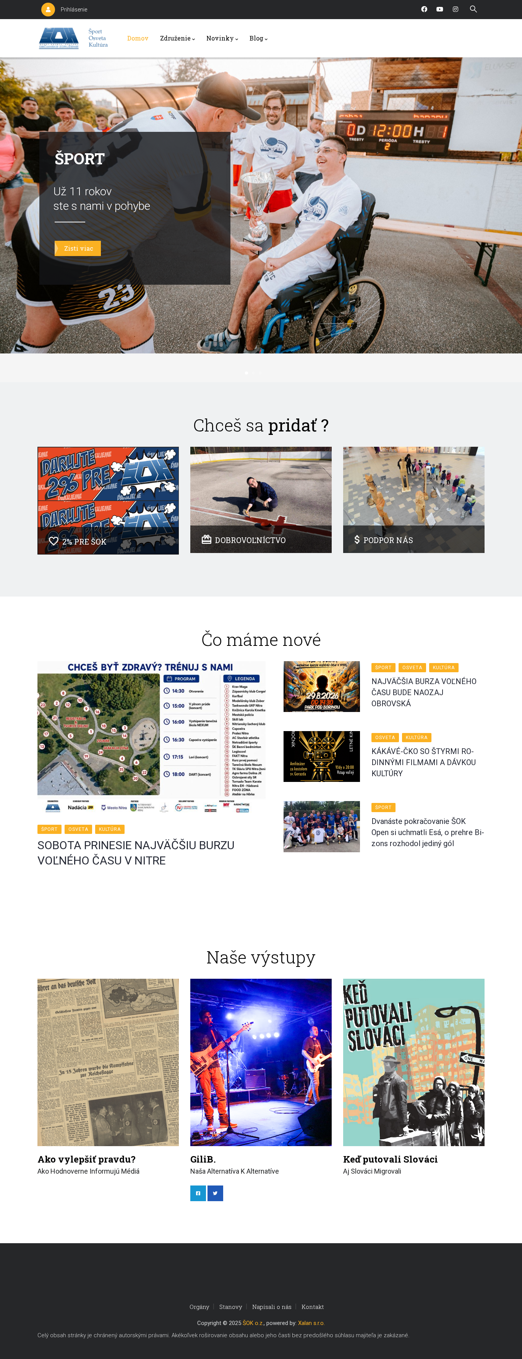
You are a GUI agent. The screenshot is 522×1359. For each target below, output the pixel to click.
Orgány (199, 1306)
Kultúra (110, 829)
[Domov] (74, 38)
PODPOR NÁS (388, 540)
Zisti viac (78, 248)
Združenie (175, 38)
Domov (138, 38)
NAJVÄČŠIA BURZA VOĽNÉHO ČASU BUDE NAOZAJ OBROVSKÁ (424, 692)
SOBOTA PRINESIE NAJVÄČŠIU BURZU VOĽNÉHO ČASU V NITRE (136, 852)
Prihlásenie (74, 9)
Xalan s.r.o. (311, 1323)
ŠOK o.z (253, 1323)
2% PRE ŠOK (84, 542)
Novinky (220, 38)
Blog (256, 38)
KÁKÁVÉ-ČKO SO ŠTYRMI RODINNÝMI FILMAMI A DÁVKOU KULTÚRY (423, 762)
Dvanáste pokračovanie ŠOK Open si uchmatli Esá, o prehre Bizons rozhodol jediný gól (427, 832)
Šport (49, 829)
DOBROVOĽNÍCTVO (250, 540)
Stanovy (230, 1306)
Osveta (78, 829)
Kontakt (313, 1306)
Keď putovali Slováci (390, 1159)
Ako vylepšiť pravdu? (86, 1159)
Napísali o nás (272, 1306)
